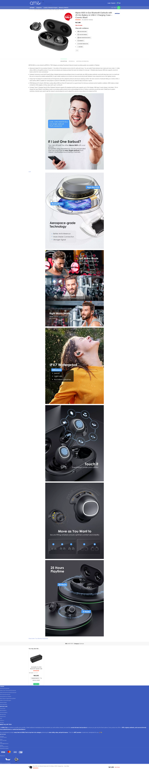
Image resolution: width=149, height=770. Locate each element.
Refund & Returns (3, 710)
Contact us (2, 720)
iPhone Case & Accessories (5, 694)
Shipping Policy (3, 716)
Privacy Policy (2, 708)
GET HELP (114, 7)
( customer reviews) (87, 19)
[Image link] (11, 752)
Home (29, 9)
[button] (36, 684)
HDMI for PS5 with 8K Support (5, 700)
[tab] (63, 60)
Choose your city (35, 678)
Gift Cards (2, 722)
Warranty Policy (3, 714)
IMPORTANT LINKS (3, 706)
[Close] (77, 50)
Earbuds (32, 9)
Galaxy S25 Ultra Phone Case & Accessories (8, 692)
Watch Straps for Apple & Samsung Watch (8, 698)
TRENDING (2, 686)
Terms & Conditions (3, 712)
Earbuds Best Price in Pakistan (5, 696)
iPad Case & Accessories (4, 688)
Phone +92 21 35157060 (3, 740)
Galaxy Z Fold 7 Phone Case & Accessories (8, 690)
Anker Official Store (3, 704)
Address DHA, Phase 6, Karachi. (4, 746)
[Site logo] (35, 3)
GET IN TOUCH (3, 734)
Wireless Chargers (3, 702)
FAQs (1, 718)
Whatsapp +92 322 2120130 (3, 737)
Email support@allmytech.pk (4, 743)
